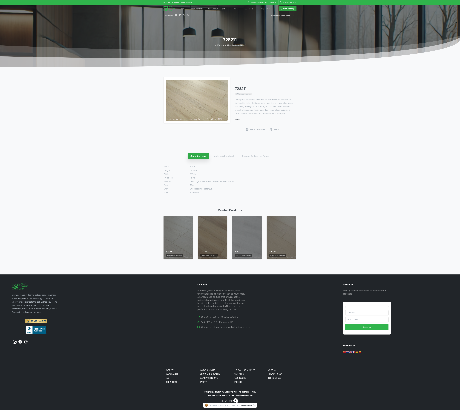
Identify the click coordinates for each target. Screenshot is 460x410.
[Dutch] (347, 351)
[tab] (198, 156)
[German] (357, 351)
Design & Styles (208, 370)
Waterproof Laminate (227, 45)
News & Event (172, 374)
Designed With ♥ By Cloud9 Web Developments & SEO (230, 395)
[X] (184, 15)
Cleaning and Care (209, 378)
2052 (237, 251)
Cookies (272, 370)
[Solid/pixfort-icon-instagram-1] (14, 342)
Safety (203, 382)
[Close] (254, 405)
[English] (350, 351)
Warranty (239, 374)
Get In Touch (172, 382)
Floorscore (240, 378)
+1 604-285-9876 (289, 2)
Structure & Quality (210, 374)
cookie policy (246, 405)
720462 (272, 251)
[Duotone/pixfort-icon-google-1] (26, 342)
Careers (238, 382)
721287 (203, 251)
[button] (226, 81)
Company (170, 370)
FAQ (167, 378)
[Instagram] (188, 15)
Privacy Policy (275, 374)
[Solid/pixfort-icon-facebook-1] (20, 342)
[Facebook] (176, 15)
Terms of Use (274, 378)
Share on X (278, 129)
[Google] (180, 15)
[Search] (293, 15)
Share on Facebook (258, 129)
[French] (353, 351)
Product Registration (245, 370)
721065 (169, 251)
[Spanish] (360, 351)
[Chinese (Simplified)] (344, 351)
